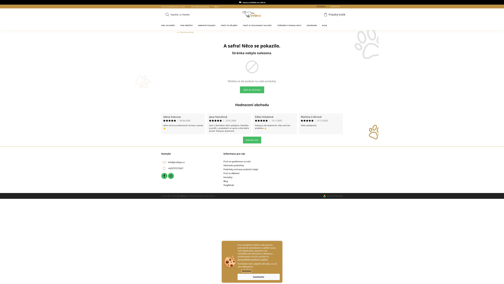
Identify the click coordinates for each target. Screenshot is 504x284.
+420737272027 (175, 168)
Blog (225, 181)
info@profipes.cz (176, 162)
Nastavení (247, 271)
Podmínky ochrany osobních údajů (240, 169)
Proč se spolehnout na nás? (173, 6)
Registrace (335, 6)
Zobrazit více (252, 140)
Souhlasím (258, 276)
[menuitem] (168, 25)
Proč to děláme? (231, 173)
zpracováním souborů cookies (253, 259)
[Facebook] (164, 176)
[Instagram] (171, 176)
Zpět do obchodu (252, 89)
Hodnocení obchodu (252, 104)
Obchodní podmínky (200, 6)
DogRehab (228, 185)
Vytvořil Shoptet (335, 195)
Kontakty (227, 177)
